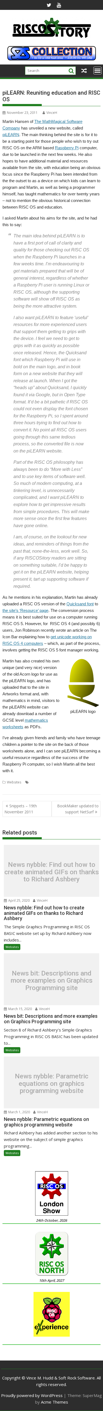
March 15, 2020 (19, 1009)
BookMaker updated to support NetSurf (78, 808)
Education (49, 782)
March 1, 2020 (18, 1112)
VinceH (51, 112)
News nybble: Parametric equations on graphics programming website (51, 1084)
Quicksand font (80, 603)
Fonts (63, 782)
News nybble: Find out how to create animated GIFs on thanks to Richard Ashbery (51, 872)
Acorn (35, 782)
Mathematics (12, 788)
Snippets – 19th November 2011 (20, 808)
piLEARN (10, 134)
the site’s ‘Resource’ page (25, 610)
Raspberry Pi (67, 147)
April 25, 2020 (18, 900)
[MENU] (97, 70)
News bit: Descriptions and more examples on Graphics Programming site (52, 980)
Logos (75, 782)
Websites (14, 782)
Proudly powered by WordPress (32, 1395)
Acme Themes (54, 1402)
